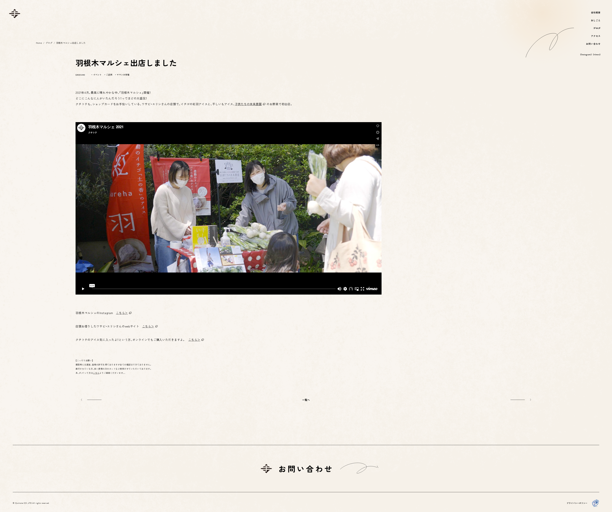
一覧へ (306, 400)
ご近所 (109, 74)
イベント (97, 74)
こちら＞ (122, 313)
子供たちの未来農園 (248, 104)
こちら (96, 372)
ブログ (49, 42)
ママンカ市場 (123, 74)
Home (39, 42)
